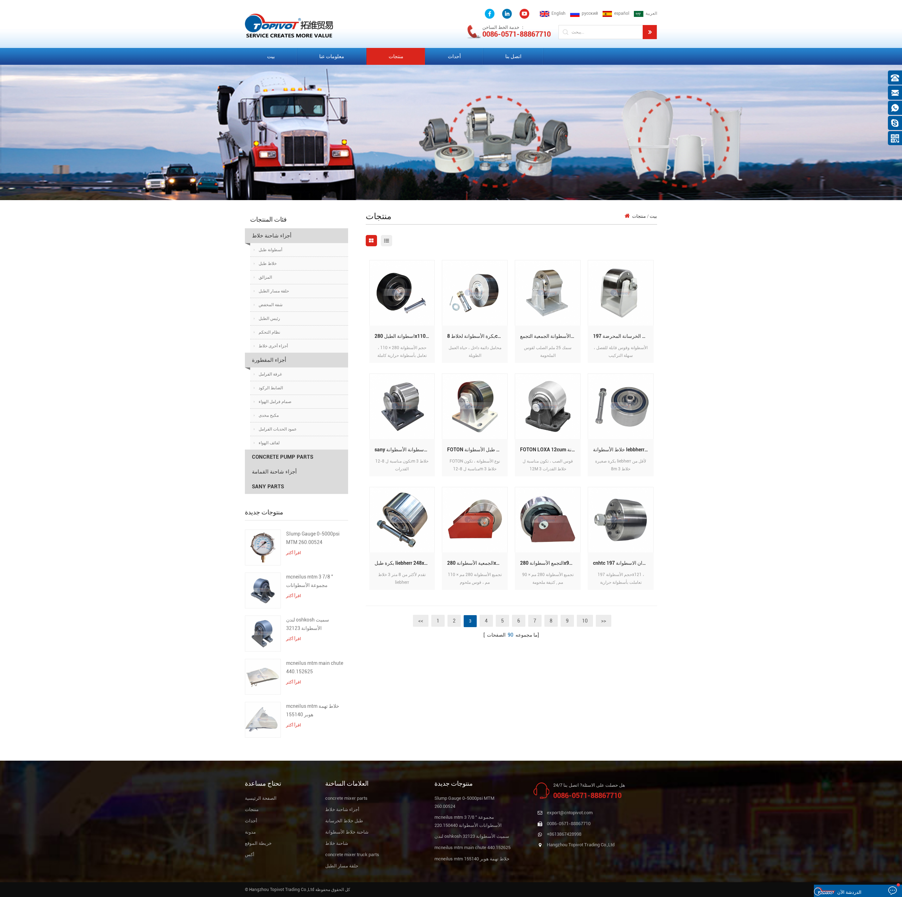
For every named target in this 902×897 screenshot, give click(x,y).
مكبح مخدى (269, 415)
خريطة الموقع (258, 843)
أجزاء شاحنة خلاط (271, 236)
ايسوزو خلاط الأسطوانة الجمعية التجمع (550, 336)
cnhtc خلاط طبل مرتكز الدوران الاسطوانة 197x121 (623, 563)
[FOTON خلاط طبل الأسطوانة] (474, 406)
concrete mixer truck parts (352, 854)
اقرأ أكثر (293, 552)
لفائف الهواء (269, 442)
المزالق (265, 277)
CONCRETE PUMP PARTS (282, 457)
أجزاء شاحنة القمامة (274, 472)
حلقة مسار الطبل (274, 291)
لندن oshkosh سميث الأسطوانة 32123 (307, 624)
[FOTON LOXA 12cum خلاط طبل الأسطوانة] (547, 406)
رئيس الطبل (269, 318)
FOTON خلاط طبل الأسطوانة (477, 449)
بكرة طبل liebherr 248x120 (404, 563)
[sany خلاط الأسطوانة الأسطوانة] (402, 406)
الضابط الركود (271, 387)
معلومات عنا (331, 56)
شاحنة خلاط (336, 843)
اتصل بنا (513, 56)
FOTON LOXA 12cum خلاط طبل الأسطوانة (550, 449)
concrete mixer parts (346, 798)
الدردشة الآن (849, 892)
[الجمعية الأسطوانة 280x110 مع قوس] (474, 519)
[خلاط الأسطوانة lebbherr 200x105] (620, 406)
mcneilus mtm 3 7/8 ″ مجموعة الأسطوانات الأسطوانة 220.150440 (310, 581)
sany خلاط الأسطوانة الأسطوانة (405, 449)
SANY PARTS (268, 486)
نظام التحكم (269, 332)
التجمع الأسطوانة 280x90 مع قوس (550, 563)
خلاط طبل (268, 263)
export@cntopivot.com (570, 812)
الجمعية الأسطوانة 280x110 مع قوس (477, 563)
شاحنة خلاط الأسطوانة (347, 832)
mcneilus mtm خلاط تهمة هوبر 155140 (312, 710)
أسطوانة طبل (270, 249)
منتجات (396, 56)
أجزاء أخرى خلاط (273, 346)
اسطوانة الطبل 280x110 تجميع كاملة (405, 336)
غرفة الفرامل (270, 374)
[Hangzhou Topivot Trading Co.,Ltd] (289, 25)
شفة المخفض (271, 304)
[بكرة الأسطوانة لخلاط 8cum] (474, 292)
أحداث (454, 56)
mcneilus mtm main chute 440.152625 (314, 667)
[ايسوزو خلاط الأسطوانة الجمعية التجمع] (547, 292)
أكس (249, 854)
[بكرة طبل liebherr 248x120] (402, 519)
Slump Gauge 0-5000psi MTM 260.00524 (313, 538)
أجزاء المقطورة (269, 360)
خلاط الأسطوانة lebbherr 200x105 (623, 449)
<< (420, 621)
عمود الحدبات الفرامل (278, 429)
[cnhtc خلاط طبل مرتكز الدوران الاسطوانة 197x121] (620, 519)
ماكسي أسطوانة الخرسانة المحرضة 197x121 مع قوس (623, 336)
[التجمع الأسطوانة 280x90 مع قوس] (547, 519)
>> (603, 621)
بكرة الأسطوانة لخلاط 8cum (476, 336)
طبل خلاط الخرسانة (344, 820)
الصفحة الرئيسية (261, 798)
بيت (271, 56)
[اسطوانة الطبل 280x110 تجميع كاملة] (402, 292)
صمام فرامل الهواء (275, 401)
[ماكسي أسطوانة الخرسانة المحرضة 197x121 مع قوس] (620, 292)
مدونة (250, 832)
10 (585, 621)
